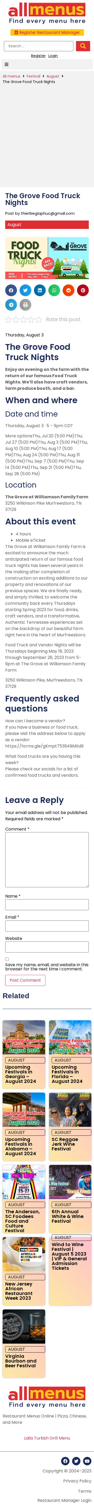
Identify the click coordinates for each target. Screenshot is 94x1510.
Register (38, 55)
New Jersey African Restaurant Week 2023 (19, 1291)
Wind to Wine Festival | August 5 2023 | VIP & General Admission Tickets (69, 1256)
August (52, 76)
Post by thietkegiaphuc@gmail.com (40, 213)
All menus (11, 76)
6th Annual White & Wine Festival (68, 1216)
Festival (33, 76)
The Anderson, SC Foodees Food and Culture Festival (22, 1221)
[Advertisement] (47, 134)
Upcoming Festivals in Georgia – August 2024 (20, 1074)
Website (13, 938)
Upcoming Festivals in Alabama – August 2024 (20, 1146)
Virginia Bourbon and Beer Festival (21, 1361)
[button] (47, 32)
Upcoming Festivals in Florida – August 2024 (67, 1074)
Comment (17, 829)
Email (12, 917)
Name (13, 896)
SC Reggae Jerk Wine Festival (65, 1144)
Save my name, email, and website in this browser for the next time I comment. (47, 967)
